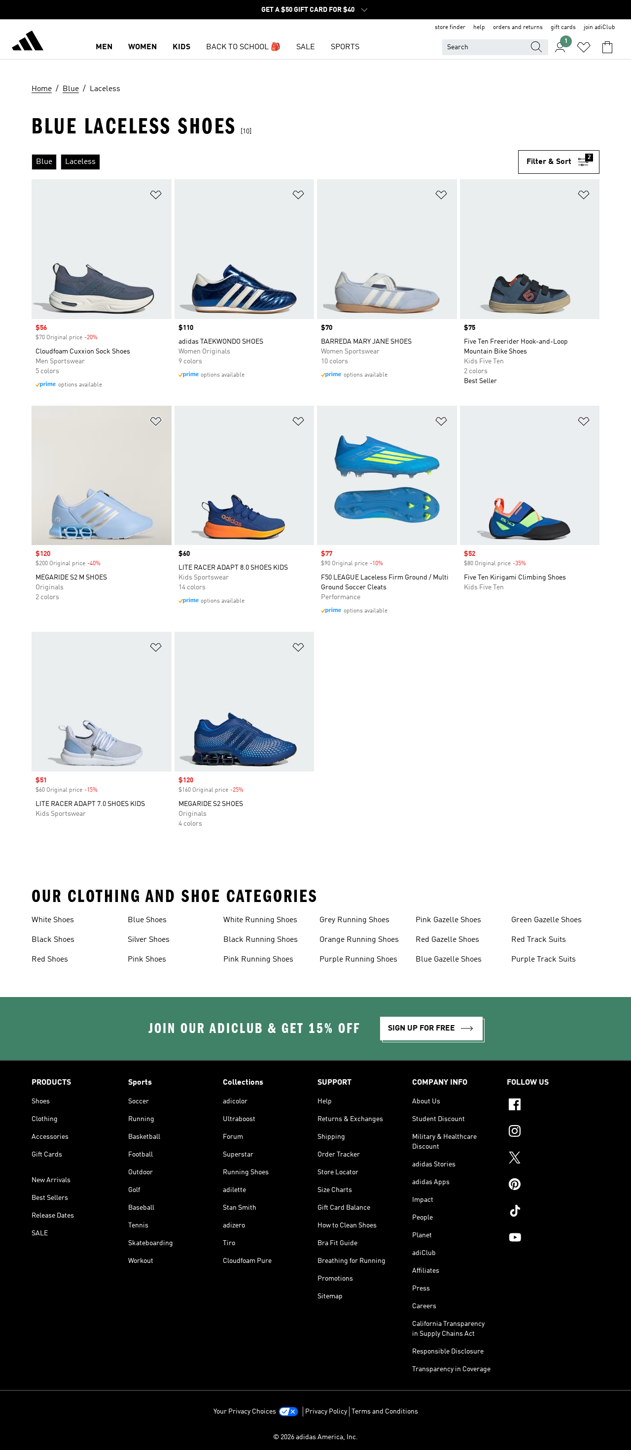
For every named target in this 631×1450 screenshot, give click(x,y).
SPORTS (345, 47)
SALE (305, 47)
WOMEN (142, 47)
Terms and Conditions (384, 1411)
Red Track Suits (538, 940)
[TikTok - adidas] (553, 1212)
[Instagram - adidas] (553, 1132)
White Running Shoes (260, 920)
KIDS (181, 47)
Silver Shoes (149, 940)
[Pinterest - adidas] (553, 1185)
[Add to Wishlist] (156, 196)
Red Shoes (50, 960)
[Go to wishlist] (584, 47)
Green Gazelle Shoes (546, 920)
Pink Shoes (147, 960)
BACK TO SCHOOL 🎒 (243, 47)
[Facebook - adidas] (553, 1106)
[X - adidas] (553, 1159)
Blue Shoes (147, 920)
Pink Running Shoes (258, 960)
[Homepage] (27, 42)
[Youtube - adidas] (553, 1238)
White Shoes (53, 920)
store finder (450, 28)
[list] (275, 162)
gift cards (563, 28)
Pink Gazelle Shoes (448, 920)
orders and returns (518, 28)
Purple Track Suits (543, 960)
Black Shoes (53, 940)
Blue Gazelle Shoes (449, 960)
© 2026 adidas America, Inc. (315, 1437)
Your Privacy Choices (244, 1411)
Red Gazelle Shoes (447, 940)
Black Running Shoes (260, 940)
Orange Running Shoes (359, 940)
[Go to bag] (607, 47)
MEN (104, 47)
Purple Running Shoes (358, 960)
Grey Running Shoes (354, 920)
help (479, 28)
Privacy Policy (326, 1411)
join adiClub (599, 28)
